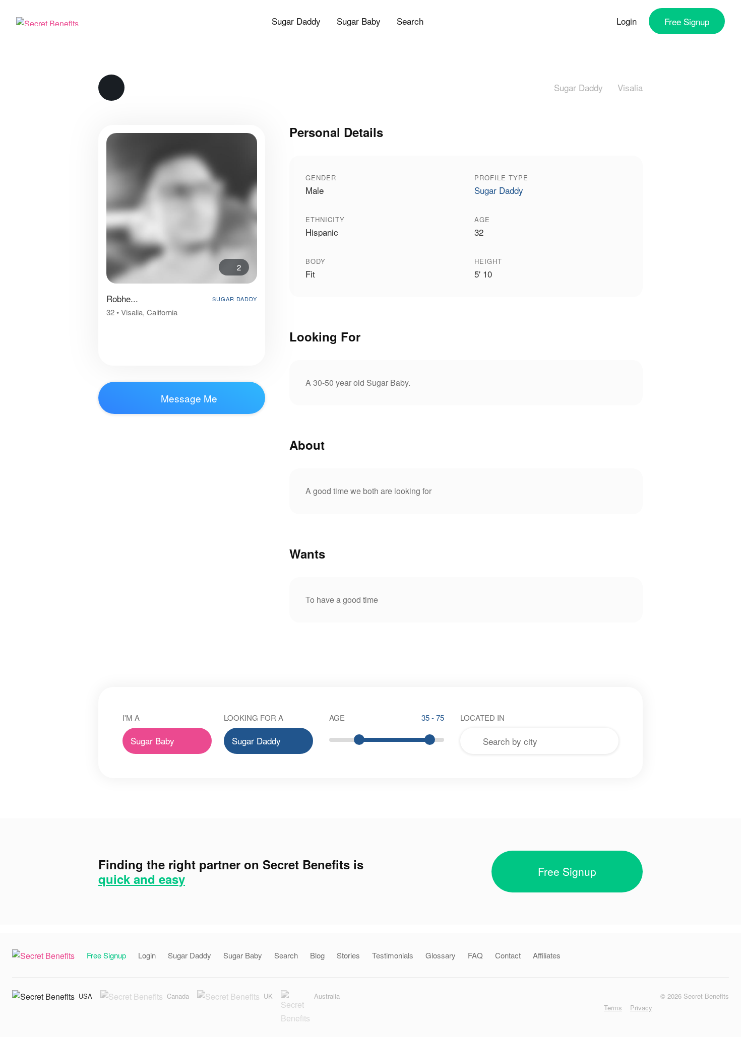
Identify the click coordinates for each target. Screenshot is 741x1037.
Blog (317, 955)
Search (410, 21)
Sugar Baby (359, 21)
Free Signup (567, 871)
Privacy (641, 1007)
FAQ (475, 955)
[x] (592, 1007)
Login (626, 21)
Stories (348, 955)
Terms (613, 1007)
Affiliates (547, 955)
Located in (482, 717)
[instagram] (561, 1007)
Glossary (440, 955)
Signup (686, 21)
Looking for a (253, 717)
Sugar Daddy (296, 21)
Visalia (630, 87)
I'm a (131, 717)
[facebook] (576, 1007)
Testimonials (392, 955)
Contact (508, 955)
